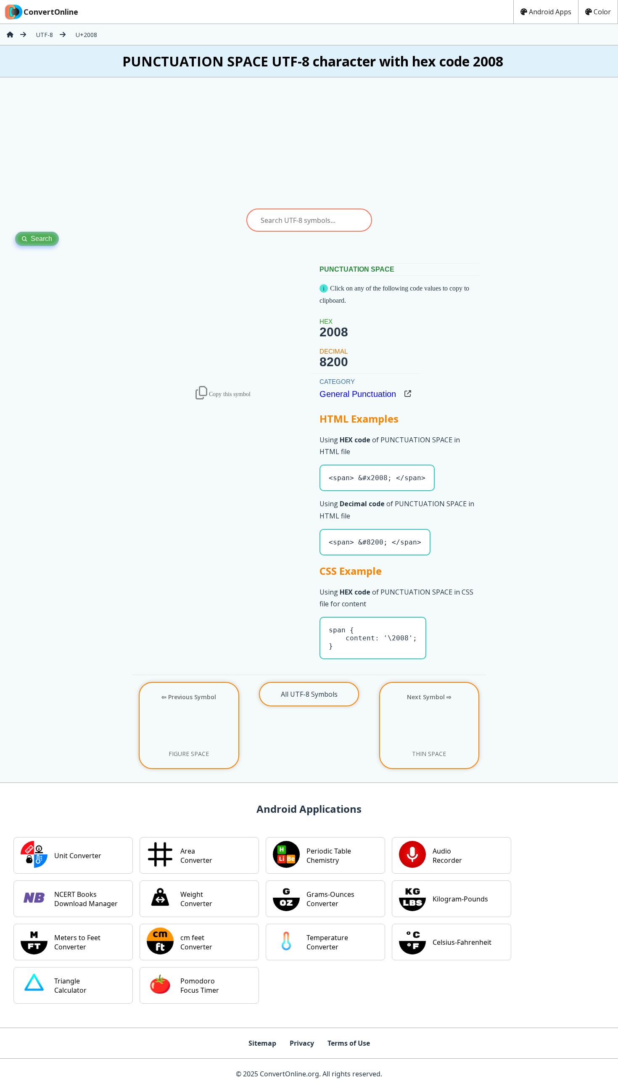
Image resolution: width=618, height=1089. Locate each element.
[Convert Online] (10, 34)
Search (41, 238)
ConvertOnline (51, 12)
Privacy (302, 1043)
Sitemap (262, 1043)
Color (602, 11)
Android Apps (550, 11)
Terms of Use (348, 1043)
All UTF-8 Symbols (309, 694)
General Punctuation (358, 394)
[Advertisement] (309, 143)
